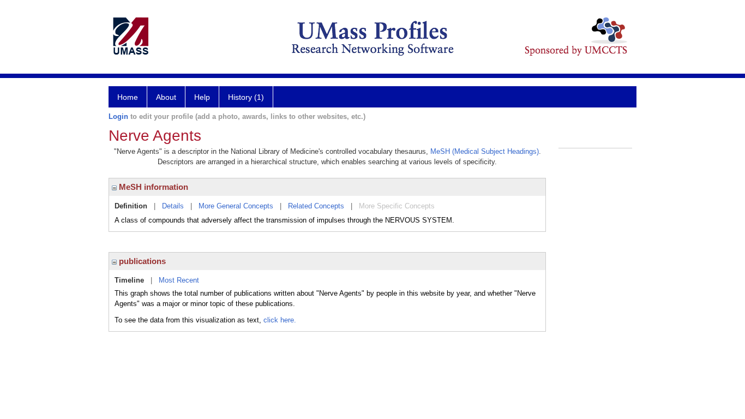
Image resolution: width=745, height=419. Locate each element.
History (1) (246, 97)
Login (118, 116)
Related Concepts (316, 206)
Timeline (129, 280)
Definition (131, 206)
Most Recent (179, 280)
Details (173, 206)
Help (202, 97)
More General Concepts (236, 206)
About (166, 97)
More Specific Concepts (397, 206)
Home (127, 97)
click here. (279, 320)
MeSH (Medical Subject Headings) (484, 151)
